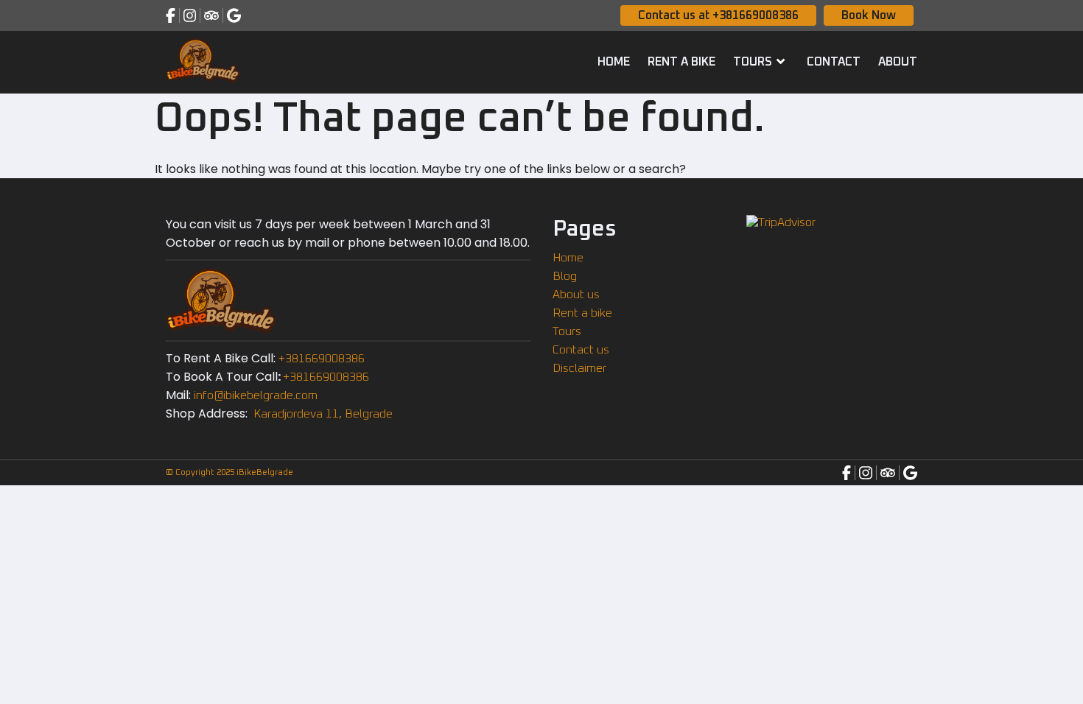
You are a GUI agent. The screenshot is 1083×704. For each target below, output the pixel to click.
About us (576, 294)
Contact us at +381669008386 (718, 15)
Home (613, 62)
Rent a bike (681, 62)
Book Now (868, 15)
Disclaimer (579, 368)
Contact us (581, 350)
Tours (752, 62)
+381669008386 (321, 359)
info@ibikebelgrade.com (256, 395)
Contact (834, 62)
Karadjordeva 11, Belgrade (321, 414)
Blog (565, 276)
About (897, 62)
